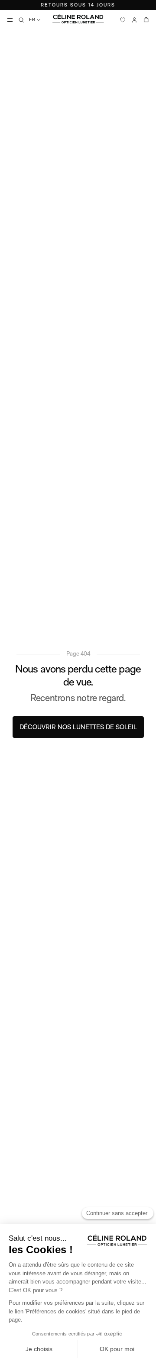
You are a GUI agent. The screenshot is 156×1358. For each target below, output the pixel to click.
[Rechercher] (21, 20)
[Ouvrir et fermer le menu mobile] (9, 20)
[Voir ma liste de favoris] (122, 19)
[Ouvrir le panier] (146, 19)
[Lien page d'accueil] (78, 18)
